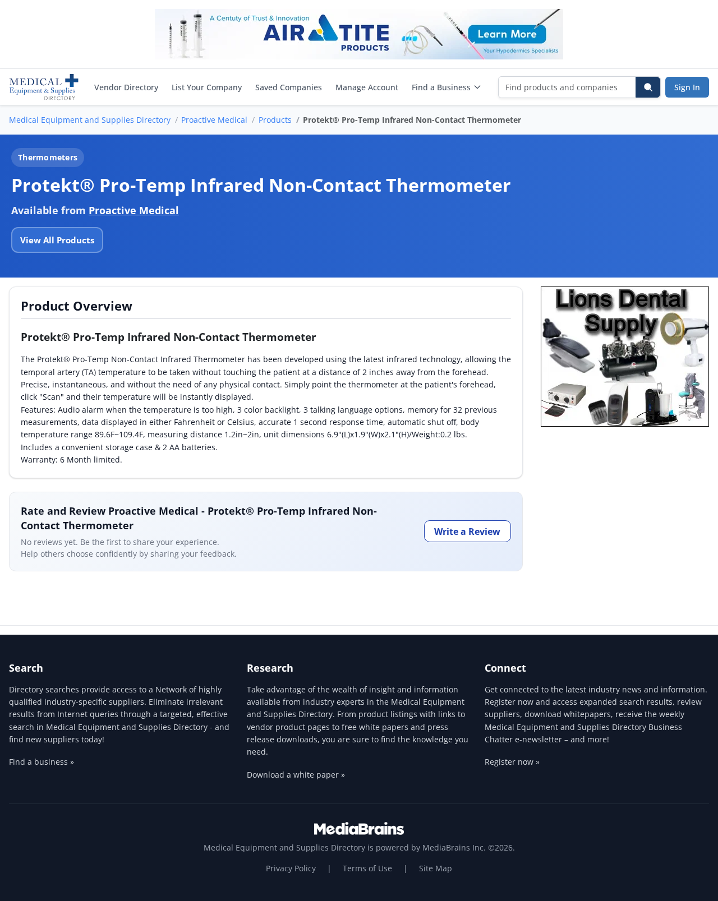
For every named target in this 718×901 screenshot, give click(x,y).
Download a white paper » (296, 774)
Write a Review (467, 531)
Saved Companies (288, 87)
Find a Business (441, 87)
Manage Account (366, 87)
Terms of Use (367, 868)
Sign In (687, 87)
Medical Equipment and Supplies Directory (90, 119)
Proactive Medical (214, 119)
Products (275, 119)
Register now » (512, 761)
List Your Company (207, 87)
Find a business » (41, 761)
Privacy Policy (291, 868)
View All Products (57, 240)
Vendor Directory (126, 87)
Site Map (435, 868)
